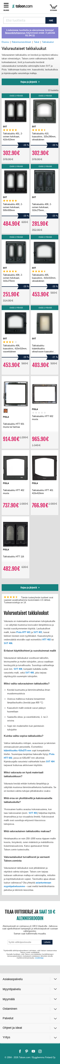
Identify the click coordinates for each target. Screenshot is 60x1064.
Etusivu (5, 42)
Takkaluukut (48, 42)
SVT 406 (8, 643)
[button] (6, 6)
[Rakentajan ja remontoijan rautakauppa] (22, 6)
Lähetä (47, 942)
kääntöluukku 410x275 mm (17, 750)
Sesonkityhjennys (15, 32)
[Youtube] (33, 1051)
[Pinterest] (27, 1051)
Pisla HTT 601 (23, 632)
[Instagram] (40, 1051)
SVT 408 (18, 669)
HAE (51, 20)
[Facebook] (20, 1051)
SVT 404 (50, 761)
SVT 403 (38, 632)
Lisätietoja (39, 958)
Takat (36, 42)
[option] (5, 410)
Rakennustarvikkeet (21, 42)
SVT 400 (29, 672)
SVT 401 (33, 813)
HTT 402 (46, 639)
